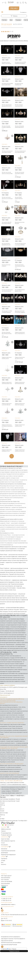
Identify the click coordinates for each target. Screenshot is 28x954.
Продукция (6, 24)
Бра (11, 20)
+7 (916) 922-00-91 (6, 900)
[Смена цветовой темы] (20, 3)
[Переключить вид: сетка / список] (2, 12)
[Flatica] (14, 910)
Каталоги (17, 24)
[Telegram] (1, 908)
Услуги (3, 843)
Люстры (4, 20)
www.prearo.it (3, 697)
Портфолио (4, 858)
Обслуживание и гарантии (8, 841)
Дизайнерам (4, 852)
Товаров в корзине (14, 951)
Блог (2, 862)
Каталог (3, 2)
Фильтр (15, 16)
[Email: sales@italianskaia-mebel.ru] (18, 3)
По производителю (6, 833)
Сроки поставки (5, 839)
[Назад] (7, 456)
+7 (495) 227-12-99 (6, 898)
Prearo (3, 59)
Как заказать (4, 845)
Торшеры (18, 20)
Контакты (3, 864)
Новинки (3, 831)
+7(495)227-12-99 (5, 784)
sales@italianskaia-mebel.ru (19, 784)
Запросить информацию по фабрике (14, 463)
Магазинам (4, 849)
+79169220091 (15, 791)
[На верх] (2, 947)
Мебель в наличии (6, 829)
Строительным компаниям (8, 850)
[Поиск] (5, 2)
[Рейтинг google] (17, 926)
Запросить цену (6, 57)
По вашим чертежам (6, 835)
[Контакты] (26, 3)
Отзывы (3, 860)
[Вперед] (21, 456)
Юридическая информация (8, 854)
